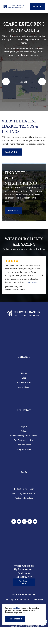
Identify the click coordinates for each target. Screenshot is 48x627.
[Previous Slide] (6, 81)
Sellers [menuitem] (24, 431)
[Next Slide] (42, 81)
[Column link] (24, 192)
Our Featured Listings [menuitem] (24, 440)
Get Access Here (24, 582)
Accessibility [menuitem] (24, 387)
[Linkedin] (34, 521)
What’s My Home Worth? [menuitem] (24, 493)
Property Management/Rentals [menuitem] (24, 435)
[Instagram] (24, 521)
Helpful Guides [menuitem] (24, 449)
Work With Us (12, 152)
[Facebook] (13, 521)
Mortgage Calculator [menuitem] (24, 498)
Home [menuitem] (24, 373)
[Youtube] (18, 521)
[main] (24, 157)
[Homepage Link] (13, 6)
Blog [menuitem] (24, 378)
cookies (16, 608)
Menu (38, 6)
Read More (31, 282)
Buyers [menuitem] (24, 426)
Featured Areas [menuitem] (24, 444)
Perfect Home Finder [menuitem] (24, 489)
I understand (15, 618)
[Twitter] (29, 521)
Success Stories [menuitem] (24, 382)
